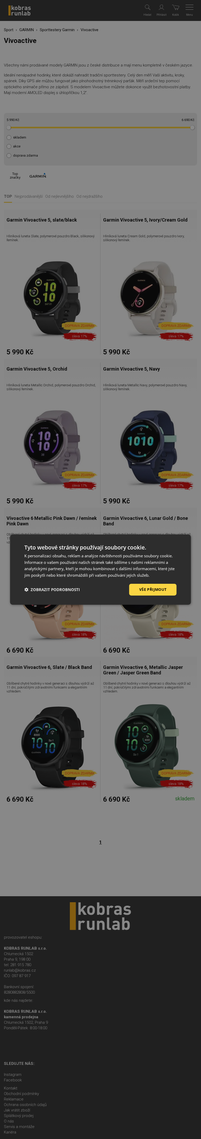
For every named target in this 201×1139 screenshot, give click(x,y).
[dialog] (100, 569)
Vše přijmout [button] (153, 589)
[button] (52, 589)
